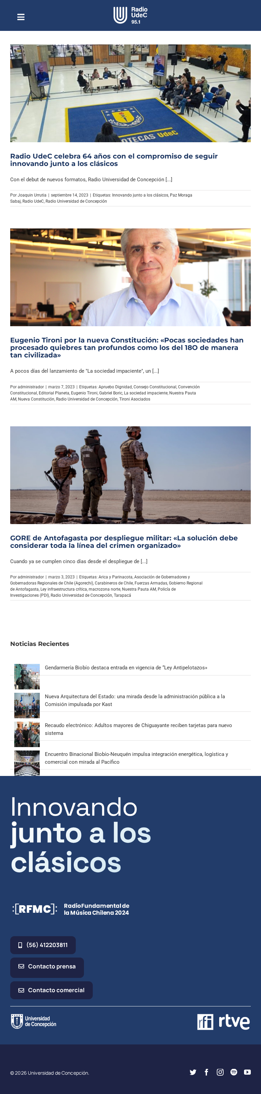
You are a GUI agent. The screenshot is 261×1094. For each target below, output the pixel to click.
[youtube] (247, 1072)
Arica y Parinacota (116, 577)
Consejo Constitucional (155, 387)
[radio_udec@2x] (130, 9)
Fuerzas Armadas (151, 583)
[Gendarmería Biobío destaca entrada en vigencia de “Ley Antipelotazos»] (27, 668)
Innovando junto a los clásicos (140, 195)
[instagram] (220, 1072)
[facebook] (206, 1072)
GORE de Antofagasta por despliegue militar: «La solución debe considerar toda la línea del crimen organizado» (124, 542)
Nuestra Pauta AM (139, 589)
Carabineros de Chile (114, 583)
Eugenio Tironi (84, 393)
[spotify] (233, 1072)
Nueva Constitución (36, 399)
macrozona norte (104, 589)
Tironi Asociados (134, 399)
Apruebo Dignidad (115, 387)
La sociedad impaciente (146, 393)
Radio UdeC (33, 201)
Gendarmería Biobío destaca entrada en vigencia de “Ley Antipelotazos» (126, 668)
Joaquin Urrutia (32, 195)
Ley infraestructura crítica (63, 589)
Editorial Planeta (54, 393)
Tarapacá (122, 595)
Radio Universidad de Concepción (76, 201)
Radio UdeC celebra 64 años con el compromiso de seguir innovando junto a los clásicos (114, 160)
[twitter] (193, 1072)
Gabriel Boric (110, 393)
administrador (31, 387)
